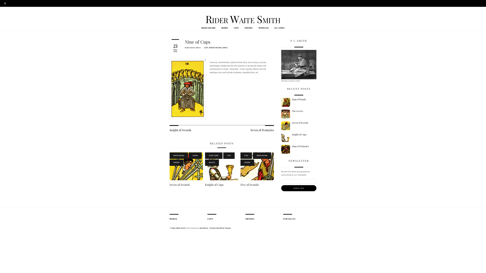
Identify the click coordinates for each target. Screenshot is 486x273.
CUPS (210, 219)
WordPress (204, 228)
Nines (225, 48)
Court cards (214, 155)
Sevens (195, 155)
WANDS (173, 219)
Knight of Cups (214, 185)
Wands (224, 28)
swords (250, 219)
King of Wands (299, 99)
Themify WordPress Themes (220, 228)
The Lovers (297, 111)
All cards (280, 28)
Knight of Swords (180, 130)
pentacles (289, 219)
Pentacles (264, 28)
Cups (236, 28)
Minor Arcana (215, 48)
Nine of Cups (197, 42)
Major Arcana (208, 28)
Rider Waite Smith (193, 48)
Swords (249, 28)
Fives (246, 155)
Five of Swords (249, 185)
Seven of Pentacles (262, 130)
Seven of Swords (180, 185)
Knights (212, 162)
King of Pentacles (300, 146)
